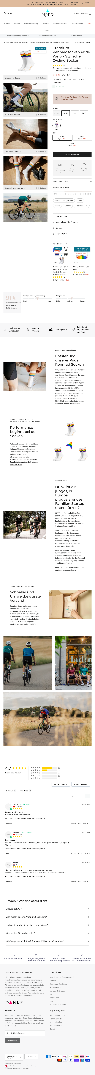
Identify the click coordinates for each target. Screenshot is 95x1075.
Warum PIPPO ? (14, 909)
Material (53, 981)
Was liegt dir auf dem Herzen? (62, 977)
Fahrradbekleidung (31, 24)
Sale (89, 24)
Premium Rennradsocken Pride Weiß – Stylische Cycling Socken (49, 42)
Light (58, 301)
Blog (51, 1001)
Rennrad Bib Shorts (57, 1015)
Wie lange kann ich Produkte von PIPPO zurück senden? (35, 941)
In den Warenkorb (72, 154)
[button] (84, 824)
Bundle (52, 1029)
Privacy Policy (55, 987)
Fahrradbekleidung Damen (19, 42)
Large (50, 301)
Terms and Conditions (58, 984)
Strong (82, 301)
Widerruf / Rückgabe (58, 1004)
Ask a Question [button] (62, 784)
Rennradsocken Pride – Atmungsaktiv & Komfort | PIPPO (25, 818)
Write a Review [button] (81, 784)
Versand (65, 79)
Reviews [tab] (9, 791)
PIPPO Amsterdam (15, 1063)
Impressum (54, 998)
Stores (47, 30)
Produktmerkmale (60, 181)
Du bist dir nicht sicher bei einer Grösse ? (27, 925)
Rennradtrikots (56, 1019)
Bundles (46, 24)
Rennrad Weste (56, 1025)
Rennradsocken (56, 1022)
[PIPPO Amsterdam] (47, 13)
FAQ (51, 994)
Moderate (70, 301)
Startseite (6, 42)
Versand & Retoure (57, 991)
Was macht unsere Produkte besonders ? (26, 917)
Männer (7, 24)
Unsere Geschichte (60, 24)
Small (25, 301)
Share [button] (10, 824)
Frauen (17, 24)
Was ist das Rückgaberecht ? (20, 933)
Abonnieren (12, 1040)
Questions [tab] (24, 791)
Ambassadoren (77, 24)
